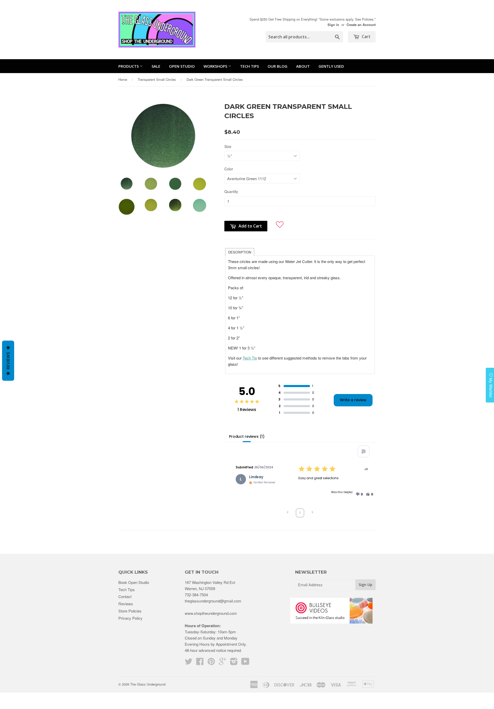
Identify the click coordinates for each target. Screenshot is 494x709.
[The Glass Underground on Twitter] (188, 663)
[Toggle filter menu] (363, 451)
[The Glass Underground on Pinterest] (211, 663)
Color (228, 168)
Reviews (125, 603)
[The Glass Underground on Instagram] (234, 663)
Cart (365, 36)
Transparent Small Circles (157, 79)
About (303, 66)
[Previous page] (287, 513)
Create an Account (361, 24)
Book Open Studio (133, 582)
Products (129, 66)
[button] (279, 222)
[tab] (239, 252)
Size (227, 146)
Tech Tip (250, 358)
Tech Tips (249, 66)
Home (122, 79)
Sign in (333, 24)
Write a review (353, 399)
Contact (124, 596)
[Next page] (312, 513)
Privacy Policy (130, 618)
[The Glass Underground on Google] (222, 663)
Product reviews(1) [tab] (246, 436)
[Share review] (366, 469)
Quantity (231, 191)
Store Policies (130, 611)
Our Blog (277, 66)
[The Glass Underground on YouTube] (245, 663)
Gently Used (331, 66)
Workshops (216, 66)
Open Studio (182, 66)
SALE (156, 66)
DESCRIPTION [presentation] (239, 252)
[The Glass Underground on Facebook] (200, 663)
